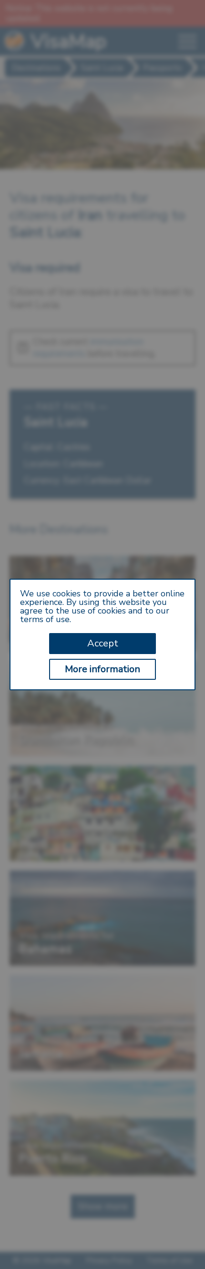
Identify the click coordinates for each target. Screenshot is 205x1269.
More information (102, 669)
